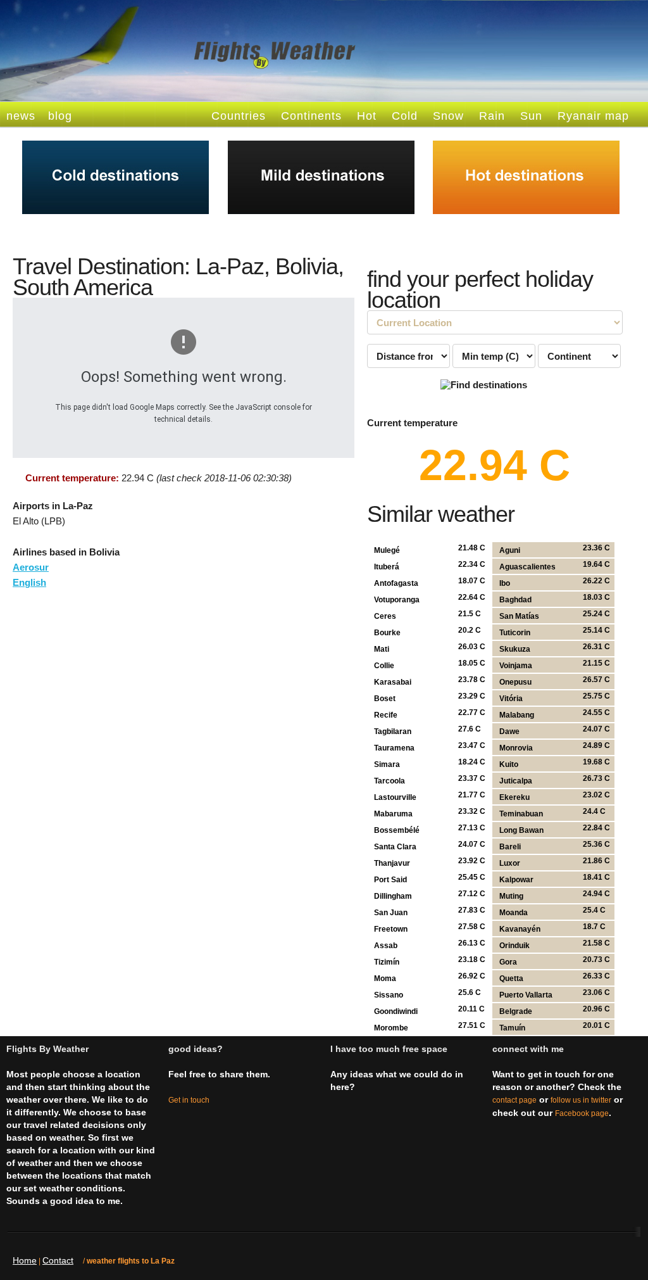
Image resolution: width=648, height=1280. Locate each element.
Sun (531, 116)
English (29, 582)
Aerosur (31, 567)
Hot (367, 116)
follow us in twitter (581, 1100)
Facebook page (582, 1113)
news (20, 116)
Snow (448, 116)
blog (60, 116)
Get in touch (188, 1100)
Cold (405, 116)
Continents (311, 116)
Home (25, 1260)
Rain (492, 116)
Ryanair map (593, 116)
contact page (514, 1100)
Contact (57, 1260)
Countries (238, 116)
